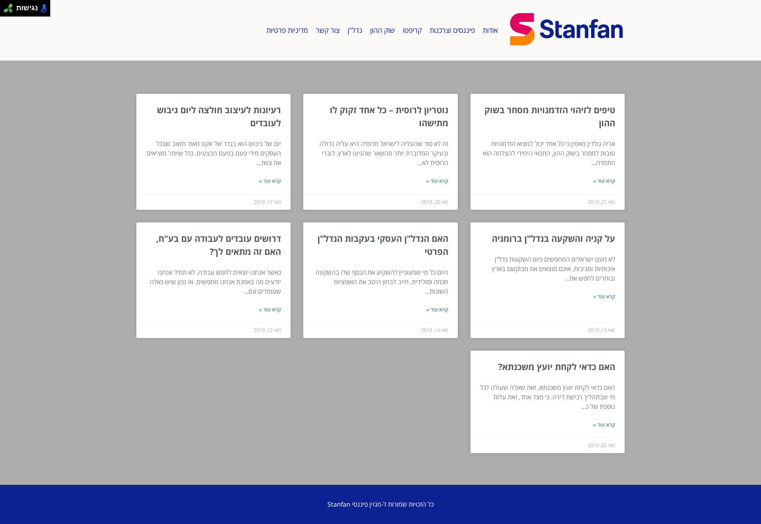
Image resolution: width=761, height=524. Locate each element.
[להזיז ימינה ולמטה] (10, 10)
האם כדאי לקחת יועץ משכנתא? (556, 366)
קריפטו (412, 30)
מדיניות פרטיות (287, 30)
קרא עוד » (604, 180)
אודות (490, 30)
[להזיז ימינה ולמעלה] (10, 6)
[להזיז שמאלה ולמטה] (6, 10)
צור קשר (328, 30)
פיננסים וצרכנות (452, 30)
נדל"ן (355, 30)
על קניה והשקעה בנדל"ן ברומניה (553, 238)
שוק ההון (382, 30)
